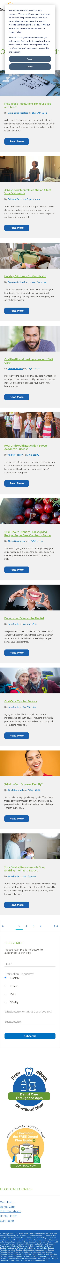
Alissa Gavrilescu (16, 541)
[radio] (30, 978)
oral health (7, 1202)
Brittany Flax (14, 199)
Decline (30, 66)
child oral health (10, 1211)
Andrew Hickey (15, 368)
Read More (17, 141)
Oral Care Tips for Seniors (20, 701)
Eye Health (7, 1220)
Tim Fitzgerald (15, 790)
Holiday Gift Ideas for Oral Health (25, 276)
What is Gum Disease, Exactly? (23, 784)
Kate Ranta (13, 624)
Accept (30, 59)
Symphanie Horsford (18, 113)
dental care (7, 1206)
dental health (8, 1216)
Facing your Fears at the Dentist (24, 618)
